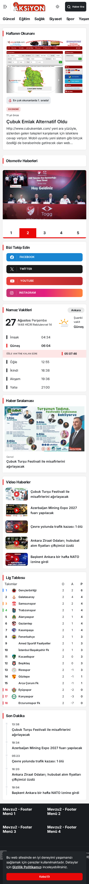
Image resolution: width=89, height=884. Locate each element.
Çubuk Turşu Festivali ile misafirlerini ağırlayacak (41, 732)
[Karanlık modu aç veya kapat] (57, 6)
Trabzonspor (27, 610)
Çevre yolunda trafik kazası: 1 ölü (38, 761)
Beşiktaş (24, 663)
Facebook (27, 257)
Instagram (27, 292)
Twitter (26, 269)
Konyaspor (25, 696)
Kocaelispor (26, 656)
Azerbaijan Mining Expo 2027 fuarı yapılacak (47, 748)
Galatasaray (26, 597)
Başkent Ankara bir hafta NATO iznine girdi (45, 793)
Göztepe (24, 676)
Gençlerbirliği (27, 590)
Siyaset (55, 18)
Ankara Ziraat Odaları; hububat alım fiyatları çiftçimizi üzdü (46, 776)
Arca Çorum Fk (28, 683)
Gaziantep (25, 623)
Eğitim (24, 18)
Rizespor (24, 670)
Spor (70, 18)
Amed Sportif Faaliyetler (34, 643)
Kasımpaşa (26, 630)
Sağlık (39, 18)
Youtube (27, 280)
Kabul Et (44, 876)
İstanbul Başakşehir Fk (33, 650)
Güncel (9, 18)
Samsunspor (27, 603)
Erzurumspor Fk (29, 703)
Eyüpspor (24, 689)
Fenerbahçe (26, 636)
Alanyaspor (26, 617)
